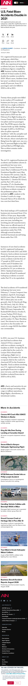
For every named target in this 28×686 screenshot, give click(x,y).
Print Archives (5, 638)
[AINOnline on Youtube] (4, 601)
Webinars (4, 646)
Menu (22, 3)
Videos (4, 644)
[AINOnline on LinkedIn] (10, 601)
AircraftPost (5, 612)
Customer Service (6, 629)
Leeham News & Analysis (8, 620)
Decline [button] (17, 683)
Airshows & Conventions (8, 649)
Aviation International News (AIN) (10, 610)
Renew (3, 631)
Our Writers (5, 662)
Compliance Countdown (8, 653)
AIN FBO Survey (6, 608)
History (4, 664)
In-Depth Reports (6, 642)
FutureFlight (5, 616)
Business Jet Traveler (7, 614)
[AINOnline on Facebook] (1, 601)
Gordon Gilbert (7, 48)
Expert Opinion (5, 640)
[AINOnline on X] (7, 601)
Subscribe (4, 627)
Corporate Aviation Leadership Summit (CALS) (13, 618)
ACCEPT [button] (11, 683)
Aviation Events (6, 651)
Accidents (4, 8)
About (3, 660)
